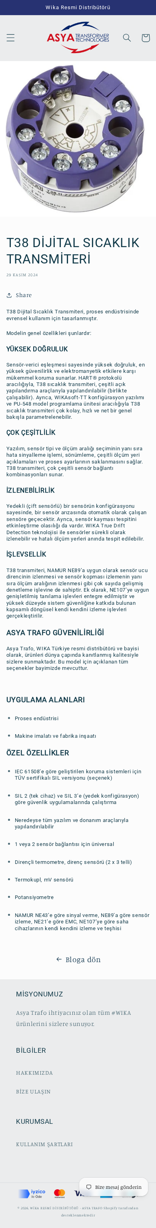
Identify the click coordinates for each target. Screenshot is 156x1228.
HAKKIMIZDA (34, 1072)
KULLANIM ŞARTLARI (44, 1144)
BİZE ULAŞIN (33, 1091)
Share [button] (24, 294)
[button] (10, 38)
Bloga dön (83, 959)
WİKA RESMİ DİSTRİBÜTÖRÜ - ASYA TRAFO (66, 1208)
